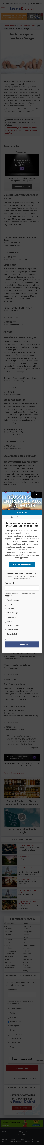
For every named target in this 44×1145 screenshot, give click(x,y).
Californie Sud (12, 634)
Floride (9, 604)
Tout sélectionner (13, 600)
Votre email (10, 583)
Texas (9, 638)
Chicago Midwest (13, 626)
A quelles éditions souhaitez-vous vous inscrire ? (20, 595)
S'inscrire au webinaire (22, 564)
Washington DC (12, 617)
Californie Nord (12, 630)
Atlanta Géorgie (12, 613)
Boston (9, 621)
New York (10, 609)
